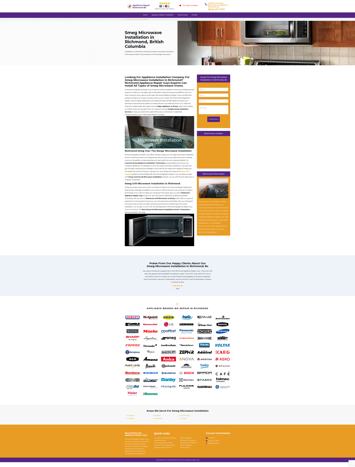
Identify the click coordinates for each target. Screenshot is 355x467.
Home (145, 15)
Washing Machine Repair (163, 447)
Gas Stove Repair (160, 440)
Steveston (184, 418)
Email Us (212, 438)
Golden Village (185, 415)
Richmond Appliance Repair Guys (189, 460)
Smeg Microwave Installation (139, 19)
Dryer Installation (186, 438)
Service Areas (182, 15)
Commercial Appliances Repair (165, 438)
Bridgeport (131, 415)
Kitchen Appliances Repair (163, 443)
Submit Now (213, 119)
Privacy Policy (185, 447)
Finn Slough (158, 418)
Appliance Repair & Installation (163, 15)
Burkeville (158, 415)
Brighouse (131, 418)
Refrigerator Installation (188, 443)
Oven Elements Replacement (164, 445)
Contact (194, 15)
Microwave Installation (188, 440)
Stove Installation (186, 445)
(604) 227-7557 (216, 9)
